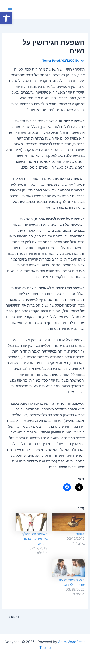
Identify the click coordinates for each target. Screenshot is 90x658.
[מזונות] (68, 522)
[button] (6, 18)
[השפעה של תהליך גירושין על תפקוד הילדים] (31, 522)
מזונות (80, 534)
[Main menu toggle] (10, 10)
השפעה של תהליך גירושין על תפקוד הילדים (35, 538)
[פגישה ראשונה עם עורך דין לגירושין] (68, 568)
